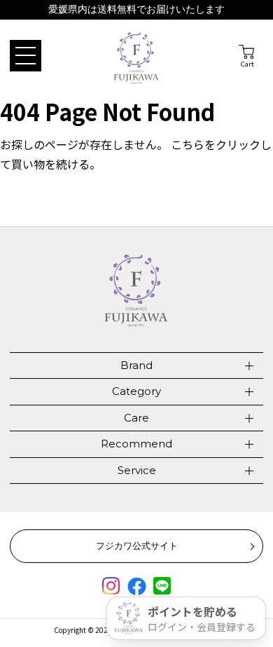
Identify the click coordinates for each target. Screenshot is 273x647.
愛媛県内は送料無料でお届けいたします (136, 9)
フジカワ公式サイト (137, 545)
